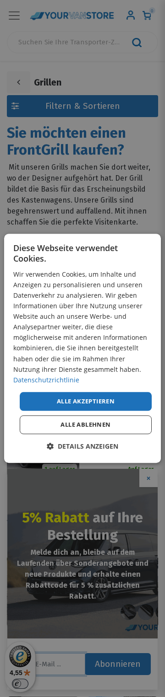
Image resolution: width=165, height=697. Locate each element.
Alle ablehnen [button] (85, 425)
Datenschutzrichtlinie (46, 379)
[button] (82, 446)
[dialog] (82, 348)
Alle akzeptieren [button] (86, 401)
